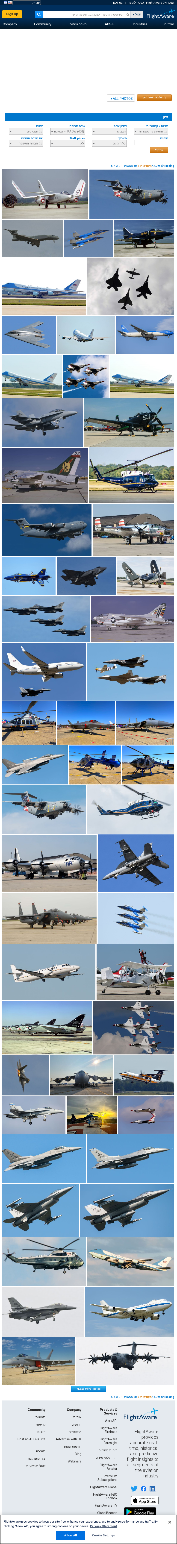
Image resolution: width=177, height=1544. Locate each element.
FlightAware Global (103, 1487)
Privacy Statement (103, 1526)
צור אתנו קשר (36, 1458)
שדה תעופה (77, 126)
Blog (78, 1454)
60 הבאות (130, 165)
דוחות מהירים (107, 1450)
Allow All (70, 1535)
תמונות (40, 1417)
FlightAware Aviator (108, 1467)
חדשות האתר (72, 1446)
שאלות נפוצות (35, 1466)
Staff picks (77, 138)
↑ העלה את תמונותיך (154, 97)
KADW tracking (163, 165)
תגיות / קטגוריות (157, 126)
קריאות (40, 1424)
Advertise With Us (68, 1439)
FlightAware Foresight (108, 1441)
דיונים (41, 1432)
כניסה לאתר (136, 2)
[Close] (170, 1522)
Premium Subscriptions (107, 1478)
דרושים (76, 1424)
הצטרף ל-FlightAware (160, 2)
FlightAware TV (106, 1505)
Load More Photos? (88, 1388)
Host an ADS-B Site (31, 1439)
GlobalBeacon (107, 1513)
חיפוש (164, 138)
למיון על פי (120, 126)
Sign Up (12, 14)
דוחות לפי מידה (106, 1457)
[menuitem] (169, 24)
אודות (77, 1417)
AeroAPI (111, 1421)
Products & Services (108, 1411)
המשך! (159, 150)
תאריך (122, 138)
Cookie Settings (103, 1535)
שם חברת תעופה (32, 138)
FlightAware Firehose (108, 1430)
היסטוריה (75, 1432)
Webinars (74, 1461)
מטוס (39, 126)
